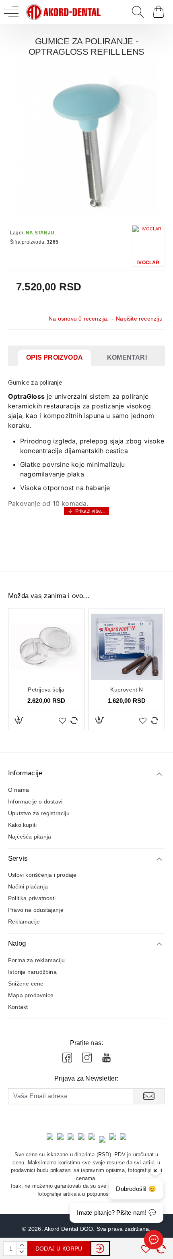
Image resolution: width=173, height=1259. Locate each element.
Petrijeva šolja (46, 689)
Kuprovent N (126, 689)
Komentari (127, 357)
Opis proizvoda (54, 357)
